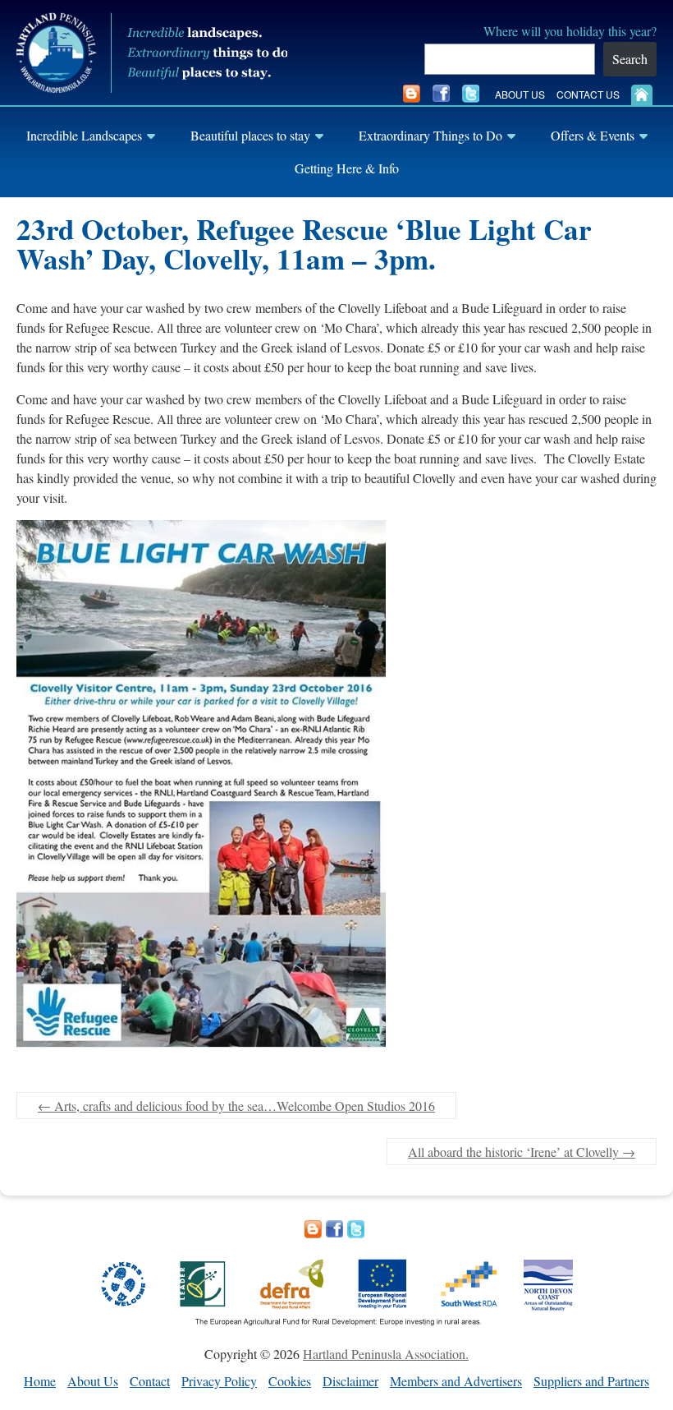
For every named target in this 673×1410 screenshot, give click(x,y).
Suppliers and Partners (591, 1380)
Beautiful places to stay (250, 135)
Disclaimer (350, 1380)
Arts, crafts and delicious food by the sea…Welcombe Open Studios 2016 (236, 1105)
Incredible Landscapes (84, 135)
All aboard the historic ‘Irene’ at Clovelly (521, 1151)
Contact (150, 1380)
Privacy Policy (219, 1380)
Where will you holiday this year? (570, 30)
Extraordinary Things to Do (430, 135)
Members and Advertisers (456, 1380)
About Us (520, 94)
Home (40, 1380)
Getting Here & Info (347, 168)
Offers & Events (592, 135)
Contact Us (588, 94)
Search (630, 58)
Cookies (289, 1380)
